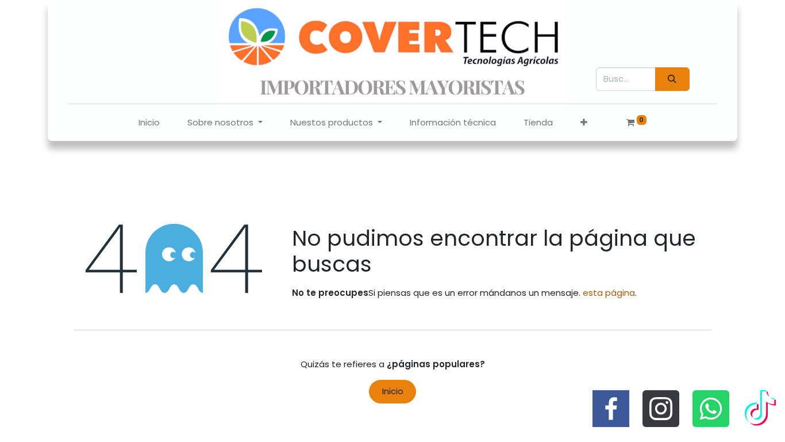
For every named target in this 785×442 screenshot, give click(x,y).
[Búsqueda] (672, 79)
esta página (609, 293)
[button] (584, 123)
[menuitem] (149, 123)
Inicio (392, 391)
